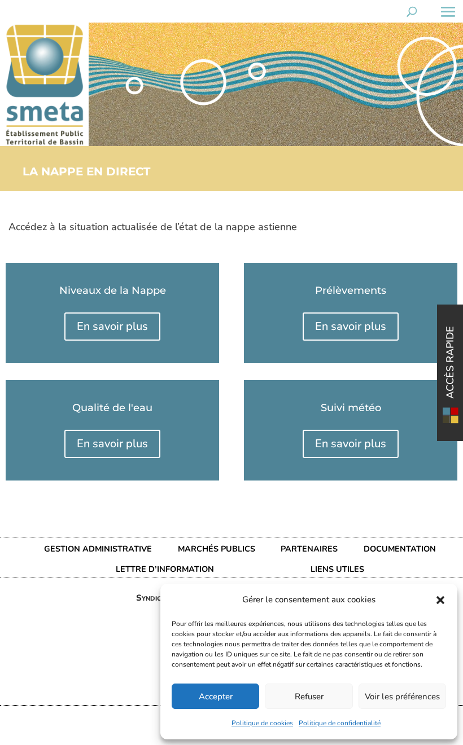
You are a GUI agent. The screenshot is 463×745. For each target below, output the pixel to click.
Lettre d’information (165, 569)
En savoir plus (112, 326)
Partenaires (309, 548)
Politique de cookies (262, 723)
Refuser (309, 696)
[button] (440, 600)
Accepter (216, 696)
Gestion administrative (98, 548)
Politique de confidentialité (340, 723)
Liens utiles (337, 569)
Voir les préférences (402, 696)
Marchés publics (216, 548)
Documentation (400, 548)
